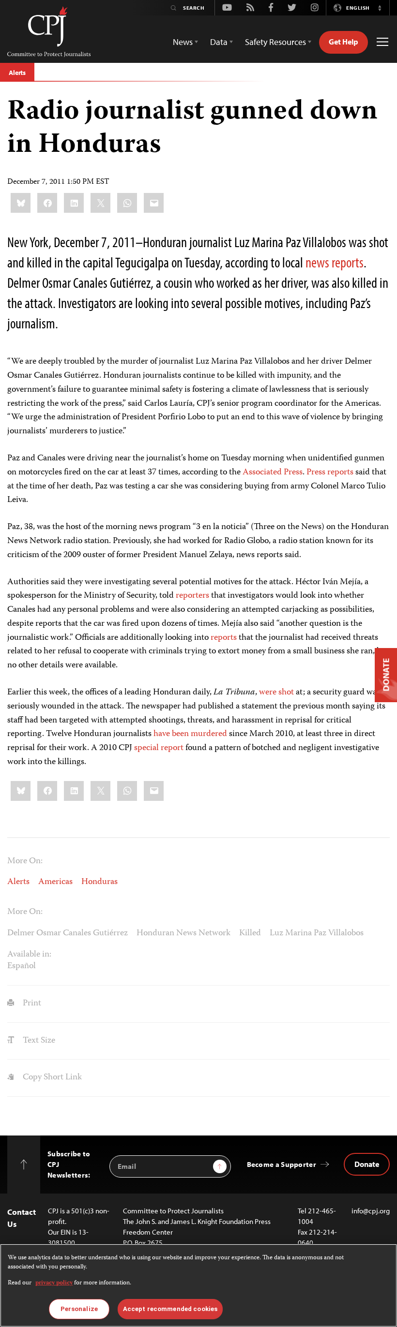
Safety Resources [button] (275, 41)
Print (31, 1003)
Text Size (38, 1040)
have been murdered (190, 734)
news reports (334, 262)
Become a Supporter (281, 1164)
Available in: (29, 954)
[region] (198, 1285)
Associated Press (273, 472)
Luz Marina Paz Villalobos (317, 933)
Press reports (329, 472)
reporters (192, 596)
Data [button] (219, 41)
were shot (276, 692)
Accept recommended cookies (170, 1308)
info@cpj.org (370, 1210)
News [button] (183, 41)
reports (224, 638)
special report (158, 748)
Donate (366, 1164)
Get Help (343, 41)
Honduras (99, 882)
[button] (379, 7)
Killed (250, 933)
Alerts (17, 72)
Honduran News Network (183, 933)
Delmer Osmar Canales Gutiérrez (67, 933)
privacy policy (54, 1283)
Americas (55, 882)
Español (21, 966)
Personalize (79, 1308)
